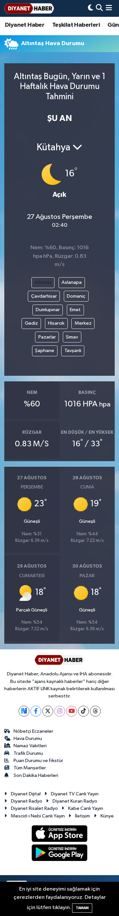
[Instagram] (59, 711)
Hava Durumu (28, 738)
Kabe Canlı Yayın (85, 808)
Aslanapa (71, 282)
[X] (47, 711)
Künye (107, 815)
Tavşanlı (72, 350)
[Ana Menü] (109, 8)
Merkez (83, 323)
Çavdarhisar (44, 296)
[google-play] (59, 854)
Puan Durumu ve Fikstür (38, 760)
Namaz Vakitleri (30, 745)
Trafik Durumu (28, 753)
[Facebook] (35, 711)
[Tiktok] (83, 711)
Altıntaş (43, 282)
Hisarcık (56, 323)
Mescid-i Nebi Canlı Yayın (38, 815)
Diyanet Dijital (26, 793)
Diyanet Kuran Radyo (75, 801)
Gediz (31, 323)
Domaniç (76, 296)
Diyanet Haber (24, 25)
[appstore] (59, 835)
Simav (72, 337)
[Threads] (95, 711)
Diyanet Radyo (26, 801)
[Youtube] (71, 711)
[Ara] (99, 8)
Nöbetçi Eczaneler (33, 731)
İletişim (82, 815)
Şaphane (44, 350)
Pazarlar (47, 337)
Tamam (82, 908)
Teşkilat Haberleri (76, 25)
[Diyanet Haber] (29, 8)
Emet (75, 309)
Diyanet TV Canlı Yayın (75, 793)
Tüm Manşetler (30, 767)
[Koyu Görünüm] (90, 8)
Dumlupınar (48, 309)
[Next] (24, 711)
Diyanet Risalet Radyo (34, 808)
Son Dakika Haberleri (36, 775)
